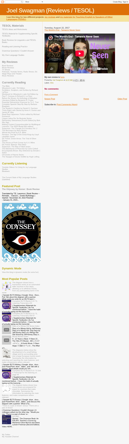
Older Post (122, 99)
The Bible (6, 86)
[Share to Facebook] (81, 80)
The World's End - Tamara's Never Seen (62, 30)
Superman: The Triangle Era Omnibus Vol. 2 (19, 128)
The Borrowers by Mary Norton (14, 130)
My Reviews (10, 61)
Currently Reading (14, 82)
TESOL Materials (13, 25)
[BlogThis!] (76, 80)
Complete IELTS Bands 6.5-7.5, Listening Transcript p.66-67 (25, 315)
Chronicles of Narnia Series (13, 155)
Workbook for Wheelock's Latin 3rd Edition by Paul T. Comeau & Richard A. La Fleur (20, 95)
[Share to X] (79, 80)
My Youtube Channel (10, 437)
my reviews (50, 17)
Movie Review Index (20, 336)
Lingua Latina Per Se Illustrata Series (17, 118)
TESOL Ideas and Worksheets (14, 29)
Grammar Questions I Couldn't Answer (18, 51)
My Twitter (6, 435)
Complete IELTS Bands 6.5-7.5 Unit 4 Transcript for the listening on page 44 (26, 373)
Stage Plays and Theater (12, 74)
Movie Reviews (8, 68)
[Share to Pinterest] (83, 80)
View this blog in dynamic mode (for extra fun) (20, 272)
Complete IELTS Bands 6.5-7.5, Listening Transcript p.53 (25, 302)
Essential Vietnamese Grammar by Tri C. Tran (20, 102)
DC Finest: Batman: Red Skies (14, 145)
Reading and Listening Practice (14, 46)
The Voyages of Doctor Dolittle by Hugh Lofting (20, 157)
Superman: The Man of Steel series (16, 147)
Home (86, 99)
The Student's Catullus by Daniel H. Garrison (20, 108)
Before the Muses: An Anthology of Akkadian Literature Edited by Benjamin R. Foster (19, 99)
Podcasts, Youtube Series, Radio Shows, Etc (19, 72)
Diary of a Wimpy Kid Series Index (25, 326)
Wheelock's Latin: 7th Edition (13, 88)
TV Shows (6, 70)
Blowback (6, 171)
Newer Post (49, 99)
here (62, 77)
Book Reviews (7, 66)
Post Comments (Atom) (67, 104)
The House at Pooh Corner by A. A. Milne (18, 143)
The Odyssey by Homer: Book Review (21, 189)
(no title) (15, 416)
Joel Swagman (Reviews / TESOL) (50, 10)
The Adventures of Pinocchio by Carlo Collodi (20, 149)
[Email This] (74, 80)
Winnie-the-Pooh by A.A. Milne (14, 132)
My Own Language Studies (13, 55)
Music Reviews (8, 76)
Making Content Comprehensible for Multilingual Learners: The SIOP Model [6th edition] (21, 125)
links (52, 83)
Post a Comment (51, 94)
